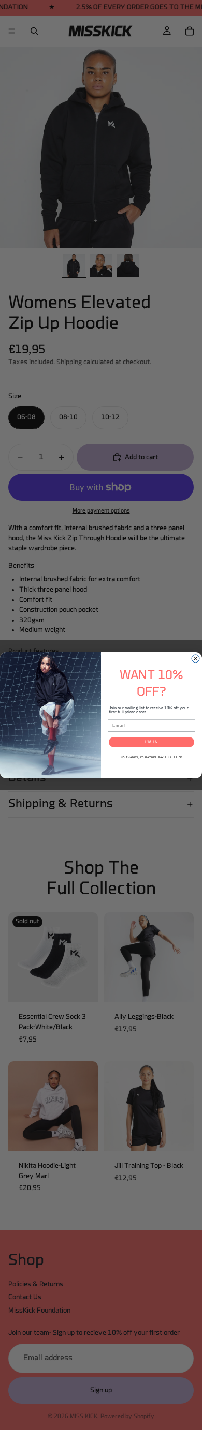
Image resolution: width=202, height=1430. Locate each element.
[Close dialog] (195, 659)
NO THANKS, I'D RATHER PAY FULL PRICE (151, 757)
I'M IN (151, 742)
